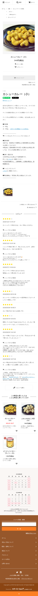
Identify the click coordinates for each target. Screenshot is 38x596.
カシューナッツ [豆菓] (18, 8)
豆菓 (9, 8)
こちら (10, 159)
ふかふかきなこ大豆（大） (28, 419)
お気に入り (20, 67)
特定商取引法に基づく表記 (28, 84)
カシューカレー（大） (10, 419)
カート (33, 2)
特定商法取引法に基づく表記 (13, 578)
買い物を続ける (31, 207)
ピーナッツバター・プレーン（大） (10, 452)
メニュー (7, 2)
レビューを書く (20, 387)
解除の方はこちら (31, 533)
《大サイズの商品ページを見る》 (19, 129)
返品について (32, 82)
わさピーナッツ (13, 377)
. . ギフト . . (10, 11)
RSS (22, 575)
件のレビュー (7, 100)
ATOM (26, 575)
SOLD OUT (20, 78)
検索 (19, 2)
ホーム (3, 8)
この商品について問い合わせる (27, 204)
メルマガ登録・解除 (15, 575)
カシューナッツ (12, 17)
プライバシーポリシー (26, 578)
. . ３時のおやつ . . (12, 14)
